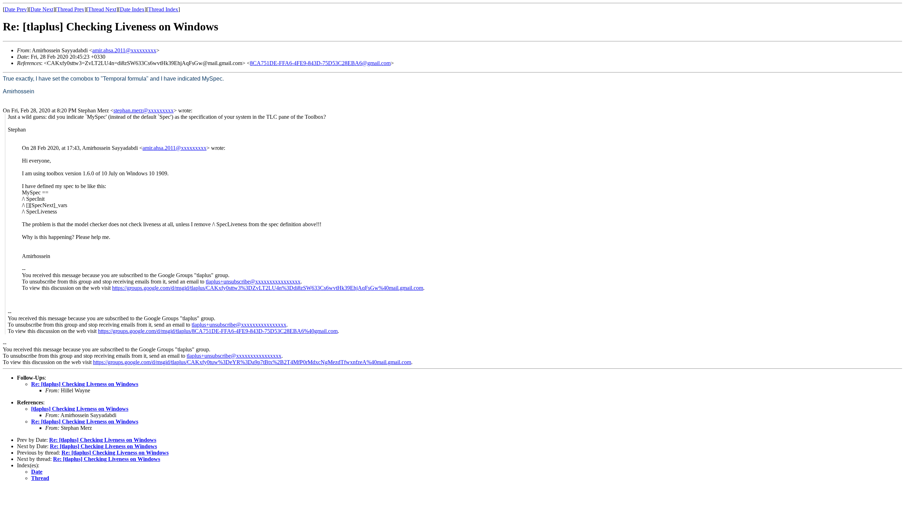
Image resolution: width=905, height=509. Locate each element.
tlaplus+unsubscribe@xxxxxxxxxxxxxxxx (253, 282)
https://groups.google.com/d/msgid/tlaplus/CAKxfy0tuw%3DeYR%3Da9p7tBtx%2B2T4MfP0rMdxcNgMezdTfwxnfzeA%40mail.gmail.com (252, 362)
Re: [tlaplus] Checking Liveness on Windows (84, 384)
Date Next (41, 9)
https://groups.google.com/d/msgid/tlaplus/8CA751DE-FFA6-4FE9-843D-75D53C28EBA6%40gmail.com (218, 331)
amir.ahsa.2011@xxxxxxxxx (124, 50)
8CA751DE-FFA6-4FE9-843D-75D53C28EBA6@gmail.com (320, 63)
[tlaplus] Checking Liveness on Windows (79, 409)
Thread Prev (70, 9)
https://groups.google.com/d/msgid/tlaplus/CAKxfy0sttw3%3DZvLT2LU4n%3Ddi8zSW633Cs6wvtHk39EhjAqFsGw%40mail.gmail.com (267, 288)
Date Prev (16, 9)
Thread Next (102, 9)
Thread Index (163, 9)
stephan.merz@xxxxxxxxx (143, 110)
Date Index (132, 9)
